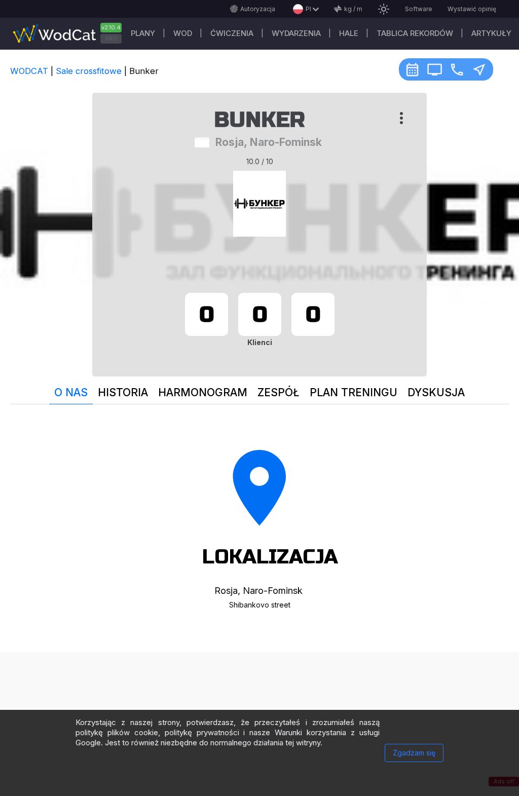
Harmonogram (202, 392)
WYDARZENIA (296, 33)
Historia (123, 392)
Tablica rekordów (415, 33)
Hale (348, 33)
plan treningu (353, 392)
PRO (111, 38)
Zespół (278, 392)
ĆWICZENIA (231, 33)
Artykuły (491, 33)
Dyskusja (436, 392)
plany (143, 33)
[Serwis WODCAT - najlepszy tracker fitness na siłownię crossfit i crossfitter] (71, 34)
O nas (71, 392)
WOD (182, 33)
